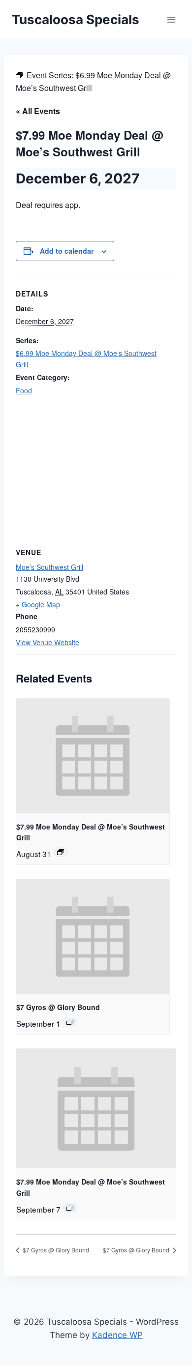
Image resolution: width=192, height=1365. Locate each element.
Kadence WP (117, 1335)
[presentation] (92, 756)
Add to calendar (67, 251)
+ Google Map (38, 604)
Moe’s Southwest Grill (49, 567)
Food (24, 390)
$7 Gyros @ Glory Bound (58, 1007)
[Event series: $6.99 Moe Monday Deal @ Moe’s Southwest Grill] (60, 852)
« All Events (38, 111)
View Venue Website (47, 642)
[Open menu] (171, 19)
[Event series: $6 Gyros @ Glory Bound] (69, 1022)
